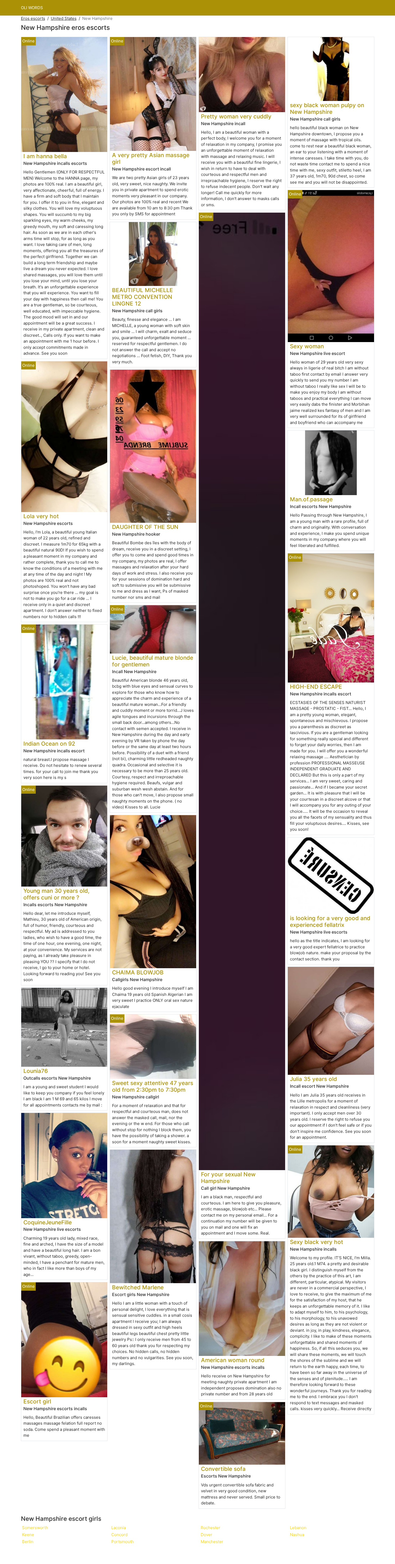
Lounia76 (35, 1071)
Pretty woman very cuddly (236, 116)
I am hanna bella (45, 156)
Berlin (27, 1541)
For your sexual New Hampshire (228, 1177)
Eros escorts (33, 18)
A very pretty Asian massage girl (150, 158)
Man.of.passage (311, 499)
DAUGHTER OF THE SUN (145, 527)
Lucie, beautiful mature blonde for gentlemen (152, 661)
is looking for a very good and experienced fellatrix (330, 921)
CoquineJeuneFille (47, 1222)
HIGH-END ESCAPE (316, 686)
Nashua (297, 1534)
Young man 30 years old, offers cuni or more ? (56, 894)
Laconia (118, 1527)
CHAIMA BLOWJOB (138, 972)
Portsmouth (122, 1541)
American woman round (232, 1360)
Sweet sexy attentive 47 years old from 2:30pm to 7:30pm (152, 1086)
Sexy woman (307, 346)
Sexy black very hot (316, 1242)
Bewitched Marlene (138, 1287)
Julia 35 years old (313, 1079)
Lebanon (298, 1527)
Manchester (212, 1541)
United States (64, 18)
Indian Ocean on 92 (49, 743)
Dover (206, 1534)
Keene (28, 1534)
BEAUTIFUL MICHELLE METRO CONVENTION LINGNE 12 (142, 297)
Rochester (210, 1527)
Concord (119, 1534)
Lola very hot (41, 516)
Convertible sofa (223, 1468)
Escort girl (37, 1401)
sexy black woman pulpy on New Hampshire (327, 108)
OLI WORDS (32, 7)
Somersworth (35, 1527)
